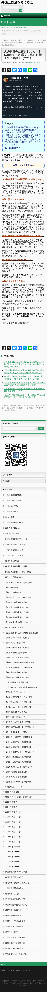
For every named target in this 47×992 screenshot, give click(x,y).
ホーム (6, 964)
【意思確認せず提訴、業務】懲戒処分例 (21, 633)
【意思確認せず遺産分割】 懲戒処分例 (21, 687)
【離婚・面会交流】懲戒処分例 (18, 757)
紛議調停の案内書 (12, 894)
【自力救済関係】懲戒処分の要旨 (19, 697)
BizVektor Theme (27, 983)
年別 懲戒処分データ (13, 787)
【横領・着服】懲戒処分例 (16, 602)
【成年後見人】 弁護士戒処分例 (18, 622)
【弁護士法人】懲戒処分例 (16, 777)
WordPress (15, 983)
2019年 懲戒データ (13, 832)
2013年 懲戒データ (13, 861)
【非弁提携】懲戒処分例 (15, 643)
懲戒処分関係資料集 (13, 915)
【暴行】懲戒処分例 (13, 592)
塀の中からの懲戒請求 (14, 948)
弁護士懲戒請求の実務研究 (16, 872)
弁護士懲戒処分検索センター (17, 539)
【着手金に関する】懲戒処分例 (18, 747)
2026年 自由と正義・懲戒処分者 (18, 797)
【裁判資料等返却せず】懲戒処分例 (19, 727)
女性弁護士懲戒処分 (13, 561)
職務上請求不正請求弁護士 (16, 943)
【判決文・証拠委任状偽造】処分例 (19, 662)
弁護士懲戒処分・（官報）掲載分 (19, 572)
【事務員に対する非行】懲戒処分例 (19, 752)
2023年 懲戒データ (13, 812)
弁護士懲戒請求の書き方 (15, 888)
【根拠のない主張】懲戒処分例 (18, 707)
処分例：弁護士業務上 (14, 627)
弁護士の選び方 (11, 511)
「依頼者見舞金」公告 (14, 550)
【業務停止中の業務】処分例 (17, 638)
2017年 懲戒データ (13, 842)
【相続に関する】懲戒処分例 (17, 677)
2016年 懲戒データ (13, 847)
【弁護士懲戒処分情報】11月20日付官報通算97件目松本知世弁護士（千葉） (11, 42)
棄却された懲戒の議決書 (15, 921)
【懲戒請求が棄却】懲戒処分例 (18, 782)
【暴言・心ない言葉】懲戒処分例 (19, 583)
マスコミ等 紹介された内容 (16, 954)
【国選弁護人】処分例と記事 (17, 657)
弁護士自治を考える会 (17, 2)
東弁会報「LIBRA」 (13, 528)
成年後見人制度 (11, 932)
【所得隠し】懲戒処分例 (15, 692)
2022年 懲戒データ (13, 817)
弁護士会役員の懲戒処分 (15, 937)
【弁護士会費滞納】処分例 (16, 672)
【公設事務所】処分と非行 (16, 732)
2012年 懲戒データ (13, 867)
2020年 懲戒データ (13, 827)
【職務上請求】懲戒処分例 (16, 712)
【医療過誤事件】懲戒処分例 (17, 648)
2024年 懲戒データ (13, 807)
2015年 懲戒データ (13, 852)
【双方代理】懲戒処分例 (15, 717)
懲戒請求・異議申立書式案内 (17, 883)
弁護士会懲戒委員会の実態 (16, 905)
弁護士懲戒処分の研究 (14, 877)
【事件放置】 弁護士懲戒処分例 (18, 597)
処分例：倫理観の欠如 (14, 577)
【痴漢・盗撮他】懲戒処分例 (17, 612)
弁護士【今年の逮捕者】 (15, 555)
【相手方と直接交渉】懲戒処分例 (19, 737)
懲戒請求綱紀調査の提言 (15, 899)
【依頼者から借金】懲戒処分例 (18, 702)
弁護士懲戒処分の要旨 (14, 522)
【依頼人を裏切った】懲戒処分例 (19, 667)
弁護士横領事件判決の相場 (16, 566)
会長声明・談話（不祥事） (16, 544)
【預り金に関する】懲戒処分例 (18, 742)
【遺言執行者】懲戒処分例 (17, 682)
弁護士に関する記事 (20, 27)
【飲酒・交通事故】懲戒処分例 (18, 762)
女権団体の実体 (11, 506)
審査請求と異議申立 (13, 910)
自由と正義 (9, 517)
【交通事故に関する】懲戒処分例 (19, 767)
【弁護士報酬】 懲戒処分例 (16, 653)
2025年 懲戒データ (13, 802)
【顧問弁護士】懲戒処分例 (16, 772)
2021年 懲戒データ (13, 822)
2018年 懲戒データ (13, 837)
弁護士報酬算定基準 (13, 495)
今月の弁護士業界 (12, 533)
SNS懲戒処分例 (12, 587)
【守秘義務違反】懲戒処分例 (17, 617)
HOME (3, 27)
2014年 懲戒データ (13, 857)
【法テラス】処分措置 (14, 926)
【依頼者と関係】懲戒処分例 (17, 607)
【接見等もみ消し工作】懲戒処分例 (19, 722)
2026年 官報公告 (12, 792)
